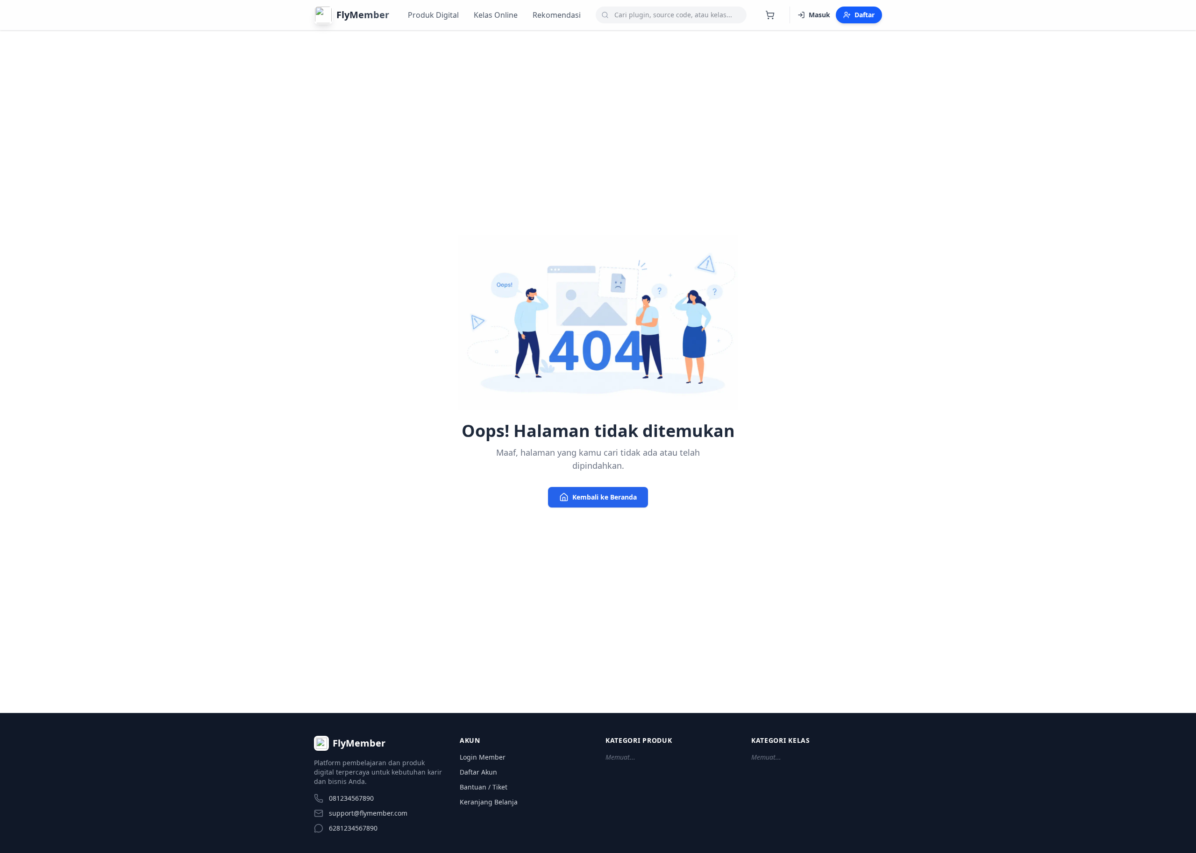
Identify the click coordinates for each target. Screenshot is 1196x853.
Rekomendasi (557, 15)
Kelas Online (496, 15)
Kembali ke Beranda (604, 497)
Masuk (819, 14)
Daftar (864, 14)
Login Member (482, 757)
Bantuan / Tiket (483, 787)
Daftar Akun (478, 772)
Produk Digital (433, 15)
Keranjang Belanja (489, 801)
